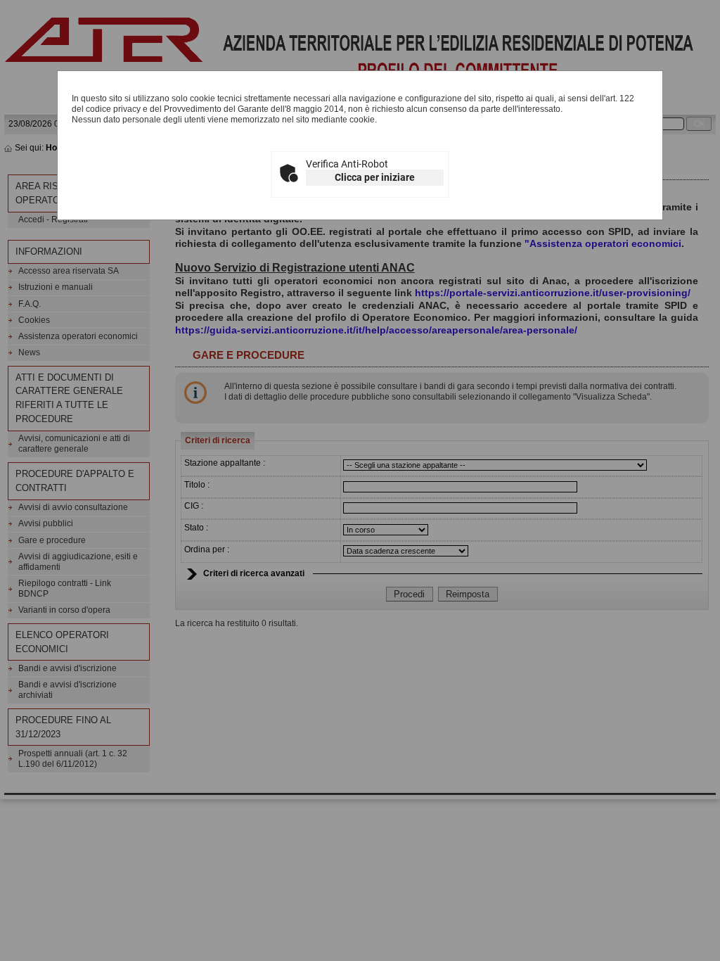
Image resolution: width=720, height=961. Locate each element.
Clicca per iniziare (375, 177)
